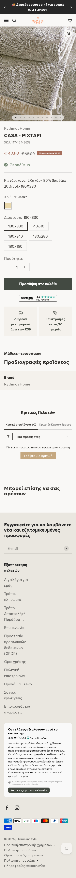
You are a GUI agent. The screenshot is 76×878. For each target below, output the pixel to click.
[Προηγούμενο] (4, 7)
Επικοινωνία (14, 627)
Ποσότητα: (13, 258)
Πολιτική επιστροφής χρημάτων (28, 845)
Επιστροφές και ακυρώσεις (17, 709)
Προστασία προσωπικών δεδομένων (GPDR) (15, 644)
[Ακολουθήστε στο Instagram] (17, 807)
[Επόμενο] (71, 7)
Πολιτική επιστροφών (14, 673)
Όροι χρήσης (15, 661)
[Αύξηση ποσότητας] (24, 267)
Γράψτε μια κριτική (38, 456)
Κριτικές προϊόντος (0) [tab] (21, 424)
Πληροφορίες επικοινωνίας (24, 865)
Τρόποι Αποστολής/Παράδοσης (14, 613)
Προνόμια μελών (18, 684)
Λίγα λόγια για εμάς (16, 582)
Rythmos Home (17, 128)
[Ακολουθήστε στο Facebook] (7, 807)
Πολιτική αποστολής (19, 860)
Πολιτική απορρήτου (20, 850)
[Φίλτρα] (8, 436)
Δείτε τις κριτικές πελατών (29, 790)
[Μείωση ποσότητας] (9, 267)
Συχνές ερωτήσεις (13, 695)
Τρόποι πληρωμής (13, 596)
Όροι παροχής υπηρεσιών (23, 855)
